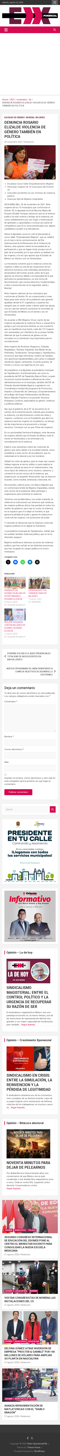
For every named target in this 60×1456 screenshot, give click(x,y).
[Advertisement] (30, 65)
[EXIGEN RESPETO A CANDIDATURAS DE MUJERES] (39, 583)
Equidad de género (14, 117)
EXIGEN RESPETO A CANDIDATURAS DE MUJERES (38, 593)
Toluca (32, 1230)
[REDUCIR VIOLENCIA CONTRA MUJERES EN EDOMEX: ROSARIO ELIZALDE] (15, 614)
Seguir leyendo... (28, 1024)
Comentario (10, 701)
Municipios (20, 1230)
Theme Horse (33, 1447)
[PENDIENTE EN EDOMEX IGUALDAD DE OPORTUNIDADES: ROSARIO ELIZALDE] (15, 583)
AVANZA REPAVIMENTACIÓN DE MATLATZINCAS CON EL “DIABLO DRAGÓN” (24, 1409)
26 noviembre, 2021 (13, 142)
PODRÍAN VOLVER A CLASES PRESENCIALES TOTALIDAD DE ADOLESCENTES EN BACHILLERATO (29, 656)
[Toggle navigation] (6, 29)
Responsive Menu (55, 2)
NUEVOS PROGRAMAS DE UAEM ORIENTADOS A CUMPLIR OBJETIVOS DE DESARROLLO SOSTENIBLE (30, 671)
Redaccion (29, 142)
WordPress (39, 1451)
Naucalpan (33, 1341)
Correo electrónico (14, 749)
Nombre (9, 736)
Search (53, 809)
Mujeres (40, 117)
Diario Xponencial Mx (37, 1443)
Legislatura (21, 1291)
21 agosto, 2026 (11, 1254)
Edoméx (9, 1230)
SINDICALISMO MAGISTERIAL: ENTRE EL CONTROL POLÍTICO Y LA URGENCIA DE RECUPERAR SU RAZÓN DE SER (29, 997)
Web (6, 762)
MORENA (30, 117)
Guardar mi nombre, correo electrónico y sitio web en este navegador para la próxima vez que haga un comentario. (29, 781)
